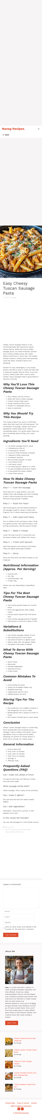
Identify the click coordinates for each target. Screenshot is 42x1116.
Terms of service (23, 1103)
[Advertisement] (21, 21)
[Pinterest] (19, 1109)
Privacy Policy (10, 1103)
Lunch (12, 827)
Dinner (7, 827)
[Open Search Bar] (38, 128)
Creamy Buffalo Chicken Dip (14, 832)
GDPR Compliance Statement (21, 1106)
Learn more (11, 1023)
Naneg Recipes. (13, 128)
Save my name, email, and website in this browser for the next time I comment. (20, 928)
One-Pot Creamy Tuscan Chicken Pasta (17, 829)
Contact (34, 1103)
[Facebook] (22, 1109)
